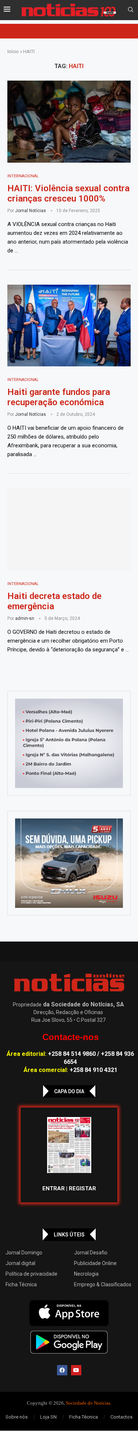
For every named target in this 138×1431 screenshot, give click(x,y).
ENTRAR (53, 1188)
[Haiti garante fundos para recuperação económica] (69, 325)
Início (13, 51)
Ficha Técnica (21, 1284)
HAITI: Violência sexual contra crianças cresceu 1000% (68, 193)
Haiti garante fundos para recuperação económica (58, 397)
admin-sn (24, 618)
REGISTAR (82, 1188)
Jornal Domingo (24, 1252)
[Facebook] (62, 1370)
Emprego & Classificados (102, 1284)
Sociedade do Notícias (88, 1403)
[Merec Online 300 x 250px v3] (69, 863)
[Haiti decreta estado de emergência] (69, 529)
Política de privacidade (31, 1273)
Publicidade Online (95, 1263)
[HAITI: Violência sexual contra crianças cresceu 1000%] (69, 121)
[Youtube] (76, 1370)
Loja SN (48, 1417)
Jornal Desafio (90, 1252)
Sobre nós (17, 1417)
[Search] (130, 10)
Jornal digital (20, 1263)
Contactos (121, 1417)
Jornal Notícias (30, 210)
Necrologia (86, 1273)
